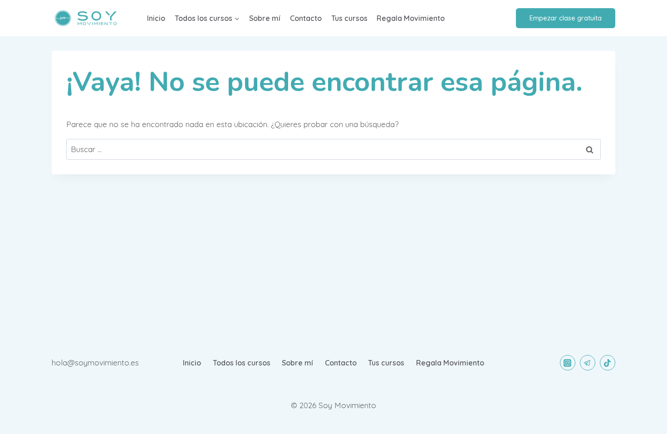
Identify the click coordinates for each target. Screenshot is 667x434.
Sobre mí (264, 18)
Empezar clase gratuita (566, 18)
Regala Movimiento (411, 18)
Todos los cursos (241, 362)
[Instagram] (567, 362)
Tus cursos (349, 18)
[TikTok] (607, 362)
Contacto (306, 18)
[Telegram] (587, 362)
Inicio (156, 18)
